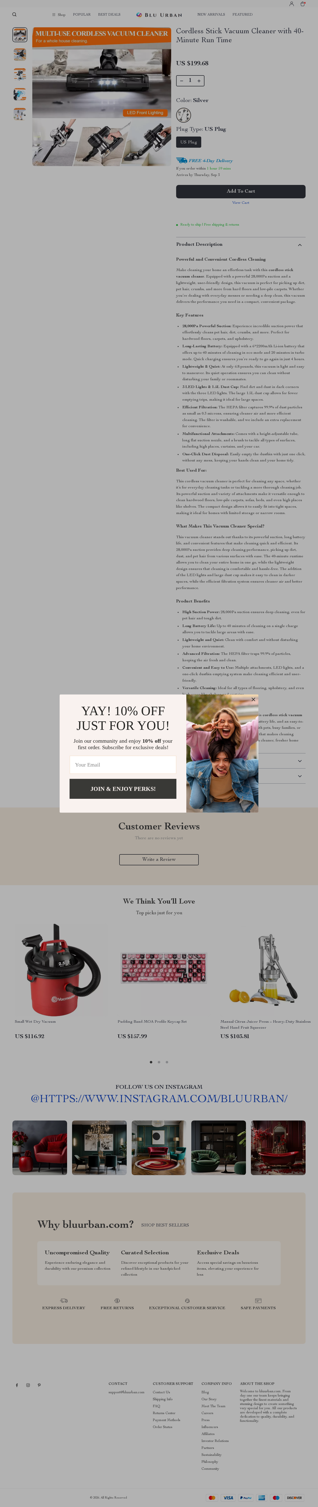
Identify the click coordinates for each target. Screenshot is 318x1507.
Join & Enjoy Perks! (123, 788)
